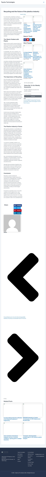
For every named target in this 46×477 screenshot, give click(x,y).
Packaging (32, 100)
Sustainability (26, 101)
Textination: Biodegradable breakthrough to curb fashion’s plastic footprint (32, 437)
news (28, 100)
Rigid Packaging (37, 100)
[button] (18, 205)
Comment (25, 100)
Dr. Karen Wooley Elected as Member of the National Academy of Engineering (28, 55)
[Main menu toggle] (44, 2)
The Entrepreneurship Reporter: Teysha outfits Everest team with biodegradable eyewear (37, 27)
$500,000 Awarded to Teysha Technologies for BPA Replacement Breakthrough (37, 56)
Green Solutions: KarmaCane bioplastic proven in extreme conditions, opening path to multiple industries (28, 73)
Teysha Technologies (8, 2)
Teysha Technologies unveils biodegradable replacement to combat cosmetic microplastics (28, 28)
